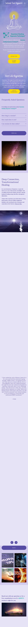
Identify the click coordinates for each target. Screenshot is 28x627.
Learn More (14, 61)
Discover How (18, 203)
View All (14, 133)
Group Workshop (14, 91)
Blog (14, 547)
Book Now (14, 56)
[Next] (16, 542)
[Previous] (12, 542)
